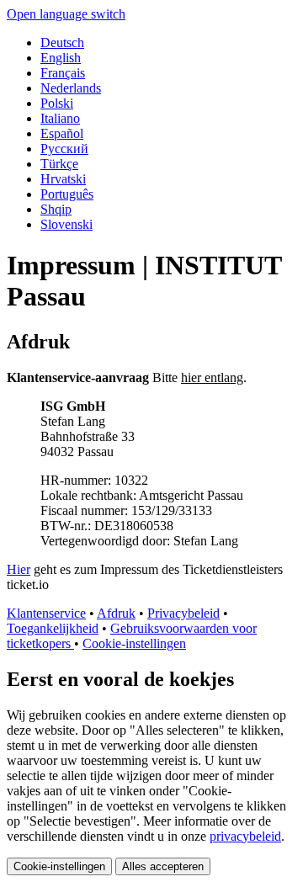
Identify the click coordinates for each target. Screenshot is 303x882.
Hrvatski (63, 179)
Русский (64, 148)
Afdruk (116, 613)
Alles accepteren (163, 866)
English (60, 57)
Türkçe (59, 164)
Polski (56, 103)
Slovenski (66, 224)
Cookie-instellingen (134, 643)
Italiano (60, 118)
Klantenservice (46, 613)
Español (61, 133)
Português (66, 194)
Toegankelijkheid (52, 628)
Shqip (56, 209)
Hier (18, 569)
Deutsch (62, 42)
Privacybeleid (183, 613)
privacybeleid (245, 836)
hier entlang (212, 377)
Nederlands (70, 88)
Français (62, 73)
